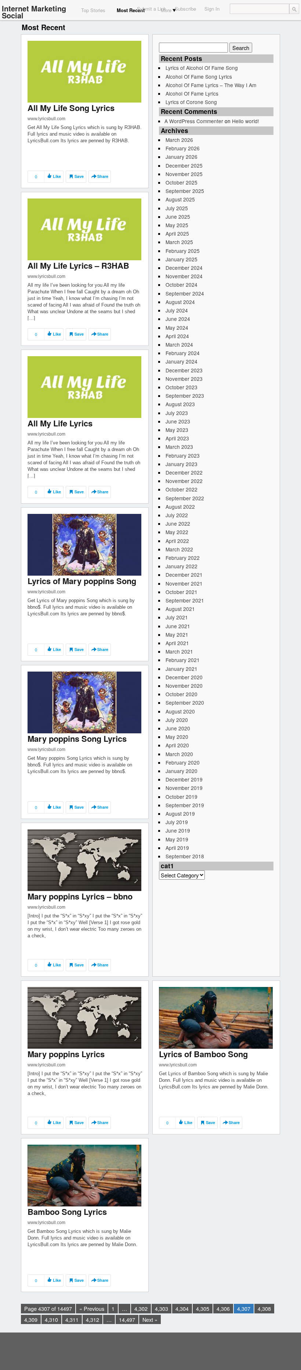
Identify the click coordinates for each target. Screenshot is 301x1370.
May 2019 (177, 839)
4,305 (202, 1308)
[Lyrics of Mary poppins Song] (84, 544)
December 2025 (184, 165)
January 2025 (181, 259)
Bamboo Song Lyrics (67, 1211)
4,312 (92, 1319)
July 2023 (177, 412)
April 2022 (177, 540)
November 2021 (184, 583)
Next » (149, 1319)
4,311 (72, 1319)
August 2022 (180, 506)
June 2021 (178, 626)
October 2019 (181, 796)
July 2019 (177, 822)
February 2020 (183, 762)
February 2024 (183, 353)
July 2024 (177, 310)
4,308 (264, 1308)
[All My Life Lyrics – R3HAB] (84, 229)
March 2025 (179, 242)
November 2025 (184, 174)
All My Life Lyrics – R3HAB (78, 265)
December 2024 (184, 267)
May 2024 (177, 327)
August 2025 (180, 199)
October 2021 (181, 591)
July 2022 (177, 515)
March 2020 (179, 754)
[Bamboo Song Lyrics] (84, 1175)
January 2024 (181, 361)
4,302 (141, 1308)
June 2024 (178, 318)
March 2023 (179, 446)
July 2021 (177, 617)
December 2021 (184, 574)
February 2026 (183, 148)
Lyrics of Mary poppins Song (82, 581)
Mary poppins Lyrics (66, 1054)
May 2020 (177, 736)
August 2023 (180, 404)
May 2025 (177, 225)
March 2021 (179, 651)
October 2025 (181, 182)
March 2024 (179, 344)
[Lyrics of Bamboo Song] (216, 1017)
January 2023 (181, 464)
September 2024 (185, 293)
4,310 (51, 1319)
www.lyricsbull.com (46, 118)
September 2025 (185, 190)
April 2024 (177, 336)
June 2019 (178, 830)
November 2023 (184, 378)
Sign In (212, 8)
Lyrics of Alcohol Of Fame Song (202, 67)
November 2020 (184, 685)
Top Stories (93, 10)
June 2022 (178, 523)
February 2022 (183, 557)
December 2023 (184, 370)
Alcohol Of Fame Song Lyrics (199, 76)
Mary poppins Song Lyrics (77, 738)
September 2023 (185, 395)
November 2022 (184, 480)
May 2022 (177, 532)
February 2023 (183, 455)
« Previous (91, 1308)
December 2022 (184, 472)
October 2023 (181, 387)
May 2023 (177, 429)
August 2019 (180, 813)
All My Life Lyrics (60, 423)
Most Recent (131, 10)
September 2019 (185, 805)
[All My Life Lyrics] (84, 386)
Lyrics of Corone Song (191, 101)
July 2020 (177, 719)
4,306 (223, 1308)
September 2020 (185, 702)
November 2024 (184, 276)
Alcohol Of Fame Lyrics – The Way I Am (211, 85)
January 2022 (181, 566)
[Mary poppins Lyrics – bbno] (84, 859)
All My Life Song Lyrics (71, 108)
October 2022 (181, 489)
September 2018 (185, 856)
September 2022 (185, 498)
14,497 (127, 1319)
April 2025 (177, 233)
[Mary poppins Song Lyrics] (84, 702)
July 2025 (177, 208)
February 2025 (183, 250)
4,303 (161, 1308)
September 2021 (185, 600)
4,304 (182, 1308)
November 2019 (184, 787)
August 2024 (180, 301)
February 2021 (183, 659)
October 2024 (181, 284)
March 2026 (179, 139)
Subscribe (185, 8)
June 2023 (178, 421)
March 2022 (179, 549)
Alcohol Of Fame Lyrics (192, 93)
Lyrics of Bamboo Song (203, 1054)
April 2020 (177, 745)
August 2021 (180, 608)
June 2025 (178, 216)
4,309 (30, 1319)
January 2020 (181, 771)
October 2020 (181, 694)
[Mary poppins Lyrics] (84, 1017)
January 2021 (181, 668)
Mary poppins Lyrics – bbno (80, 896)
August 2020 (180, 711)
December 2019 (184, 779)
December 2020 (184, 677)
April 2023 (177, 438)
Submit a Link (151, 8)
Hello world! (245, 121)
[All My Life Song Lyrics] (84, 71)
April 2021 (177, 643)
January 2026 (181, 156)
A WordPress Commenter (193, 121)
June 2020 (178, 728)
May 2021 (177, 634)
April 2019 (177, 847)
